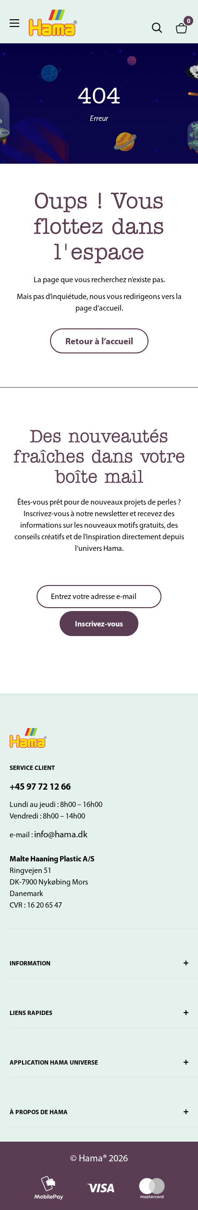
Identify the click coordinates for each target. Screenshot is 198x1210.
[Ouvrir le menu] (14, 23)
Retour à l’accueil (99, 341)
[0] (181, 27)
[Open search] (157, 28)
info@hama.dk (60, 834)
